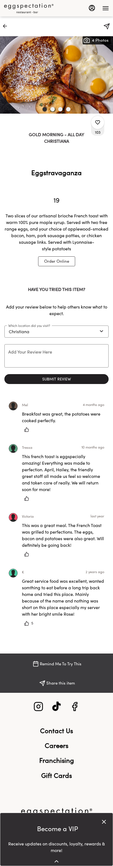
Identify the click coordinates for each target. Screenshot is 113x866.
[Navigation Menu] (106, 8)
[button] (6, 26)
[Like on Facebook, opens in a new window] (75, 708)
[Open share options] (106, 26)
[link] (56, 261)
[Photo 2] (52, 109)
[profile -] (92, 8)
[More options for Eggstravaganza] (97, 122)
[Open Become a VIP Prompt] (56, 861)
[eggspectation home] (28, 8)
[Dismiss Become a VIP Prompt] (104, 821)
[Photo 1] (45, 109)
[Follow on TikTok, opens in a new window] (56, 708)
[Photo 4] (68, 109)
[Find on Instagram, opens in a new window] (38, 708)
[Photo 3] (60, 109)
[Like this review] (28, 429)
